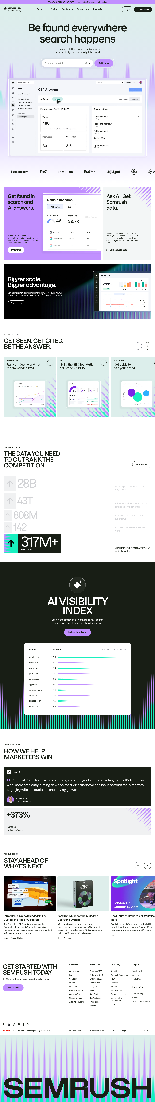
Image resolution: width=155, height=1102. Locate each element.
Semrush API (136, 979)
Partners (114, 987)
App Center (95, 994)
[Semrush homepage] (12, 9)
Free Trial (73, 987)
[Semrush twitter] (28, 1024)
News (113, 979)
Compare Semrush (77, 990)
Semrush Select (117, 990)
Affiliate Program (76, 1002)
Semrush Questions (119, 975)
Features (73, 975)
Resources (82, 9)
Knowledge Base (138, 971)
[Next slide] (147, 346)
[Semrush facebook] (23, 1024)
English (147, 1030)
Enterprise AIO (96, 979)
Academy (135, 975)
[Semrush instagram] (9, 1024)
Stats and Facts (75, 998)
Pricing (54, 9)
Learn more (141, 464)
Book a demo (17, 303)
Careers (114, 983)
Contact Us (115, 1004)
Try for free (16, 250)
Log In (127, 9)
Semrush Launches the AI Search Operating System (77, 918)
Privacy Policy (75, 1031)
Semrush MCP (96, 971)
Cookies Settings (119, 1031)
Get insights (103, 63)
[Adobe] (6, 1030)
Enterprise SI (95, 983)
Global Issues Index (119, 994)
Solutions (66, 9)
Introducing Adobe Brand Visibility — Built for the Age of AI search (26, 918)
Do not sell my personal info (117, 999)
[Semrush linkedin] (4, 1024)
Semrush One (75, 971)
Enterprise (98, 9)
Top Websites (95, 998)
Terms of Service (96, 1031)
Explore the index (76, 632)
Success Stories (76, 994)
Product (40, 9)
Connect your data (118, 250)
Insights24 (94, 987)
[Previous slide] (138, 346)
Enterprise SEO (96, 975)
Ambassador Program (140, 1001)
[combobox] (64, 63)
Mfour (92, 990)
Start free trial (13, 988)
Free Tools (94, 1002)
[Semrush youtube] (18, 1024)
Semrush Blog (137, 994)
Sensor (93, 1006)
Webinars (135, 998)
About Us (115, 971)
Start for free (143, 9)
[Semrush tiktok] (14, 1024)
